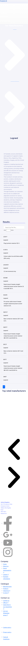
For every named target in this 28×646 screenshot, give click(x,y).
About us (5, 566)
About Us (4, 9)
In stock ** (6, 593)
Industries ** (6, 591)
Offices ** (5, 603)
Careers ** (6, 575)
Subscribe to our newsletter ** (7, 607)
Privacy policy (7, 632)
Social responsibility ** (7, 570)
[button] (14, 449)
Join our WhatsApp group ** (6, 613)
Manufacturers (7, 587)
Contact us (6, 601)
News (4, 12)
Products (5, 589)
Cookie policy (7, 628)
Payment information (6, 578)
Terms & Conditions (6, 638)
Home (5, 564)
